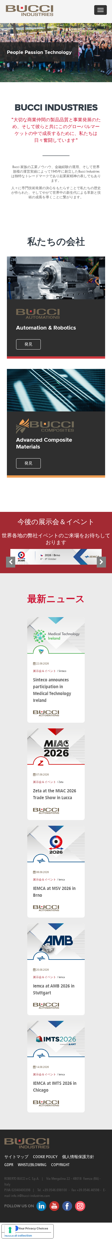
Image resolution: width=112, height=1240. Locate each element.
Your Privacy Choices (33, 1228)
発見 (28, 344)
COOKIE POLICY (45, 1156)
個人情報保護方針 (78, 1156)
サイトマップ (16, 1156)
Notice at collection (18, 1235)
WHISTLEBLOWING (32, 1164)
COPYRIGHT (60, 1164)
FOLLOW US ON (19, 1206)
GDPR (8, 1164)
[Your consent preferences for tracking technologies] (10, 1230)
